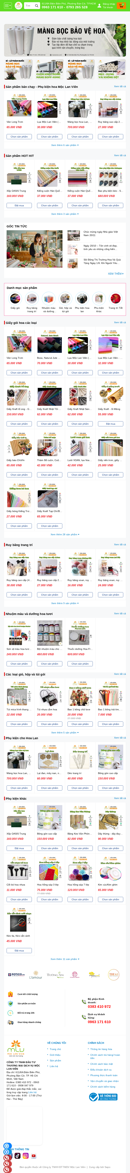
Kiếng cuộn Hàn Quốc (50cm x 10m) (57, 190)
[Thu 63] (113, 975)
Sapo (107, 1167)
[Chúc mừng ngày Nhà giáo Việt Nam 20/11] (75, 235)
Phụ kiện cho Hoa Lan (22, 738)
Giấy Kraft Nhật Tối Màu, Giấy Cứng (57, 409)
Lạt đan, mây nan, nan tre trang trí (56, 773)
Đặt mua (19, 205)
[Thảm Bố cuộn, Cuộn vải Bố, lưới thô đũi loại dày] (49, 444)
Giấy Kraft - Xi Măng (109, 409)
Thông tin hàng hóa (101, 1049)
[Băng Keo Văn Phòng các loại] (80, 817)
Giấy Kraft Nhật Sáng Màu (82, 409)
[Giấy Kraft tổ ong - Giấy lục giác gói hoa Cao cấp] (19, 393)
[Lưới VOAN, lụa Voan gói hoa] (80, 444)
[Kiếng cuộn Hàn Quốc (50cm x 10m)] (49, 175)
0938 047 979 (26, 1085)
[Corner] (74, 975)
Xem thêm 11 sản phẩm (64, 959)
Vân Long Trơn (15, 121)
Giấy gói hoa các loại (21, 323)
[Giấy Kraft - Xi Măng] (110, 393)
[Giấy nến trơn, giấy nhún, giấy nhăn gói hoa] (110, 444)
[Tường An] (55, 975)
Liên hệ (32, 1092)
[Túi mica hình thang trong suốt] (19, 693)
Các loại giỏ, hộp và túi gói (25, 674)
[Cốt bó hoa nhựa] (19, 868)
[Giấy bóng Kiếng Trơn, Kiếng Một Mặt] (19, 495)
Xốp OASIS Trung (16, 190)
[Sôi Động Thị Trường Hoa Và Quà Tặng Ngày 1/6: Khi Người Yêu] (75, 263)
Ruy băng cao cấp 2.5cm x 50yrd (55, 580)
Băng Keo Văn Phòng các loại (84, 833)
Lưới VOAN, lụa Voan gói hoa (84, 460)
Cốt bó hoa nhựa (16, 884)
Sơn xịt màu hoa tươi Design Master (26, 649)
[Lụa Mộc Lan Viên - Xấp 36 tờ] (110, 342)
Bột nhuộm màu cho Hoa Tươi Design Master (62, 649)
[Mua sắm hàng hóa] (34, 249)
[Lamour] (36, 975)
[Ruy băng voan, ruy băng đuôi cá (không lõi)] (80, 564)
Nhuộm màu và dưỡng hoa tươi (29, 614)
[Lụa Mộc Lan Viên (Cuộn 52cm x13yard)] (49, 106)
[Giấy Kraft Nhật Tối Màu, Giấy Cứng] (49, 393)
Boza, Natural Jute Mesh (50, 358)
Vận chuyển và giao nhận (104, 1081)
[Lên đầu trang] (124, 1167)
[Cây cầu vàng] (94, 975)
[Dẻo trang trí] (80, 757)
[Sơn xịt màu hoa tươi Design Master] (19, 633)
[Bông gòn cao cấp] (110, 757)
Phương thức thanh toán (104, 1075)
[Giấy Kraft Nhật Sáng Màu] (80, 393)
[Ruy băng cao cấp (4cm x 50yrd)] (19, 564)
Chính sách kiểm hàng (102, 1086)
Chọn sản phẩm (19, 136)
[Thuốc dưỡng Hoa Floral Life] (80, 633)
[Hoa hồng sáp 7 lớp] (80, 868)
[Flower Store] (16, 975)
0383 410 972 (99, 1006)
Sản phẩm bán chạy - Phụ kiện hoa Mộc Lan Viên (42, 87)
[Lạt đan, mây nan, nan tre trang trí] (49, 757)
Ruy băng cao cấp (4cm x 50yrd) (24, 580)
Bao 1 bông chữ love (79, 709)
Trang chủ (55, 1049)
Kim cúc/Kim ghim (107, 884)
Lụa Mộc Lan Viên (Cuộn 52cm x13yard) (59, 121)
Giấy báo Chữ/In (16, 460)
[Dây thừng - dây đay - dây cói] (110, 817)
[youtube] (34, 1155)
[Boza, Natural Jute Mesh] (49, 342)
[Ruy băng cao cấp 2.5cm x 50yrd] (110, 106)
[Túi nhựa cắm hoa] (49, 693)
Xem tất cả (120, 86)
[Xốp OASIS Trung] (19, 175)
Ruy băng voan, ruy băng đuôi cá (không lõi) (92, 580)
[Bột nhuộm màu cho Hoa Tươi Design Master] (49, 633)
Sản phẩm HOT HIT (20, 156)
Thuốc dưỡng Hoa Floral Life (83, 649)
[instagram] (27, 1155)
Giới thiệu (55, 1055)
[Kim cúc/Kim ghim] (110, 868)
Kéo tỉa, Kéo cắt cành (18, 935)
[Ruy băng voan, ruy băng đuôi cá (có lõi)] (110, 564)
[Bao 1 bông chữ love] (80, 693)
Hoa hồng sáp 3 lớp (48, 884)
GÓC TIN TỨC (17, 226)
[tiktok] (19, 1155)
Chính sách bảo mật (101, 1064)
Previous (4, 974)
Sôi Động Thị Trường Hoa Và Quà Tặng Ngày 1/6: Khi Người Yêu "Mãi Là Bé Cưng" (102, 263)
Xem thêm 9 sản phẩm (64, 603)
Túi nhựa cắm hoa (47, 709)
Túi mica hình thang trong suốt (23, 709)
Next (125, 974)
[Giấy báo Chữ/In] (19, 444)
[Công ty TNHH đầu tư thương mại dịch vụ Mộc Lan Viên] (18, 5)
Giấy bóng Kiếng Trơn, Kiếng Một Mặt (27, 511)
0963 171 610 (99, 1022)
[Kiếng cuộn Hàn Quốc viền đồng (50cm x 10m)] (80, 175)
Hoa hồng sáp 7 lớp (78, 884)
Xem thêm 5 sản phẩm (64, 732)
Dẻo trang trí (74, 773)
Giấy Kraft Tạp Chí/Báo (49, 511)
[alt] (65, 40)
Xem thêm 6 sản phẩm (64, 145)
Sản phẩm (55, 1060)
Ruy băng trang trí (19, 545)
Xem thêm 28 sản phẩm (64, 534)
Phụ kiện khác (16, 798)
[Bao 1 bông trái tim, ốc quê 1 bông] (110, 693)
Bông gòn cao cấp (108, 773)
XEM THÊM (115, 273)
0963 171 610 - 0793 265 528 (65, 7)
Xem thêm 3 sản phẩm (64, 214)
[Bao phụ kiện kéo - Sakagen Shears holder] (110, 175)
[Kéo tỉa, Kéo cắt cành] (19, 920)
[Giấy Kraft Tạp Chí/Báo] (49, 495)
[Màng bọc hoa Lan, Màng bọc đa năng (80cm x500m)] (80, 106)
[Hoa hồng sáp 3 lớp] (49, 868)
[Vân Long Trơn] (19, 106)
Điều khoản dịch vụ (101, 1069)
